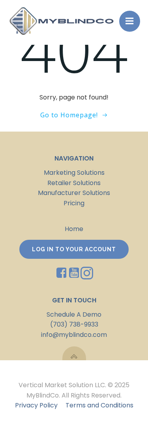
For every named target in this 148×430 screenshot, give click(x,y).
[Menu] (129, 21)
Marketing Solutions (74, 172)
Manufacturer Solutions (74, 192)
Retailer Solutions (74, 182)
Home (74, 228)
